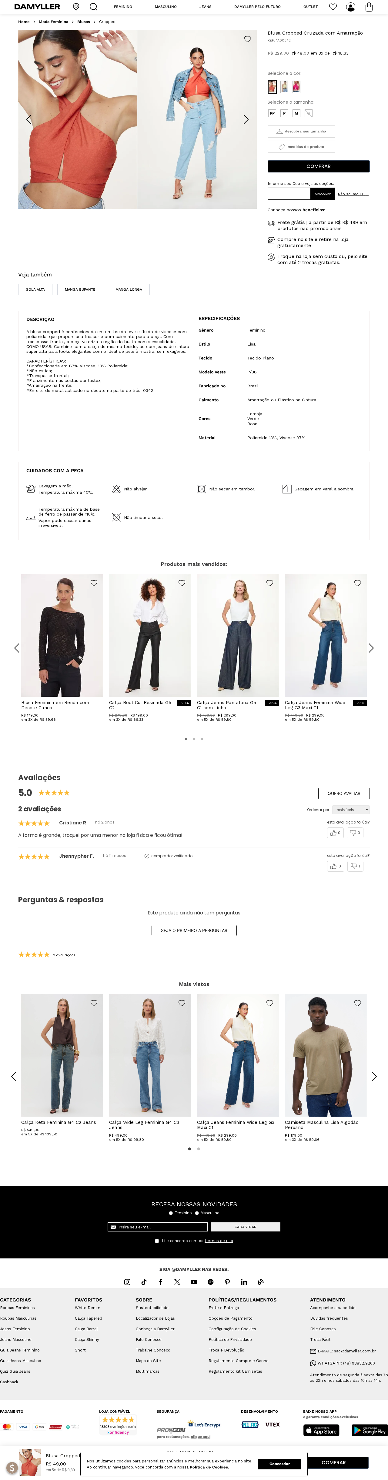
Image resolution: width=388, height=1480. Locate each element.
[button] (272, 87)
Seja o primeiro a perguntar (194, 930)
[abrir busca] (94, 7)
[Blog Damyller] (261, 1282)
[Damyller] (37, 6)
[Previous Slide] (28, 119)
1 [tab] (189, 1149)
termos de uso (219, 1241)
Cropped (107, 22)
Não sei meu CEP (353, 194)
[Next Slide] (246, 119)
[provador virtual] (301, 131)
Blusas (83, 22)
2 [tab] (199, 1149)
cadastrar (245, 1227)
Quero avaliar (344, 793)
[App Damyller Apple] (321, 1431)
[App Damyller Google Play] (370, 1431)
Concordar (279, 1464)
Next (370, 1071)
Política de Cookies (209, 1467)
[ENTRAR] (351, 7)
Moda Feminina (53, 22)
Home (24, 22)
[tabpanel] (62, 1065)
